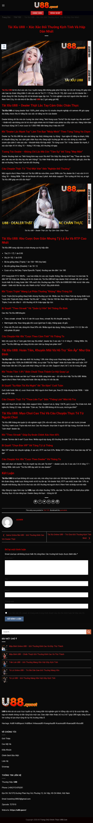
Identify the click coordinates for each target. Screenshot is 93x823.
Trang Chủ (6, 17)
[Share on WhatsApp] (36, 502)
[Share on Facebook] (40, 502)
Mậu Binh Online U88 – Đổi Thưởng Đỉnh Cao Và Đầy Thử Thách (36, 646)
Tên (7, 579)
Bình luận (9, 558)
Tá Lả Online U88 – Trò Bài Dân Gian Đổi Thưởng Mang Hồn (34, 670)
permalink (63, 510)
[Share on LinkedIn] (57, 502)
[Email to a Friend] (49, 502)
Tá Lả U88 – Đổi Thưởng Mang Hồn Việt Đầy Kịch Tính (32, 678)
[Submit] (88, 631)
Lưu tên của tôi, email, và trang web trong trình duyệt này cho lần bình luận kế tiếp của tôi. (47, 613)
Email (8, 590)
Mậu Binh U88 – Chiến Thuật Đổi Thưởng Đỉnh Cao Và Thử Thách (36, 654)
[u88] (46, 5)
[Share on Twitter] (44, 502)
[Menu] (3, 5)
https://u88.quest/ (18, 810)
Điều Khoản (7, 750)
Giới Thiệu (6, 738)
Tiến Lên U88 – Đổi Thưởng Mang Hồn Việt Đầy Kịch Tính (33, 662)
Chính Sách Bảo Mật (10, 755)
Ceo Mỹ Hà (6, 744)
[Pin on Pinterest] (53, 502)
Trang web (9, 602)
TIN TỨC (17, 17)
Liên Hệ (5, 761)
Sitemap (5, 767)
